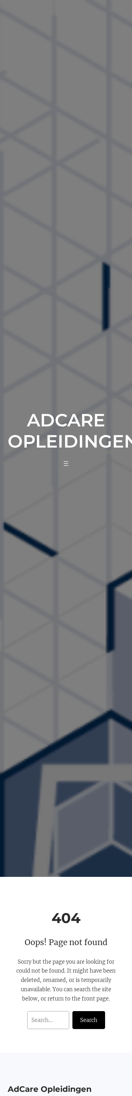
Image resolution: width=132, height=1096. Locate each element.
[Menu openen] (66, 463)
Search (88, 1020)
